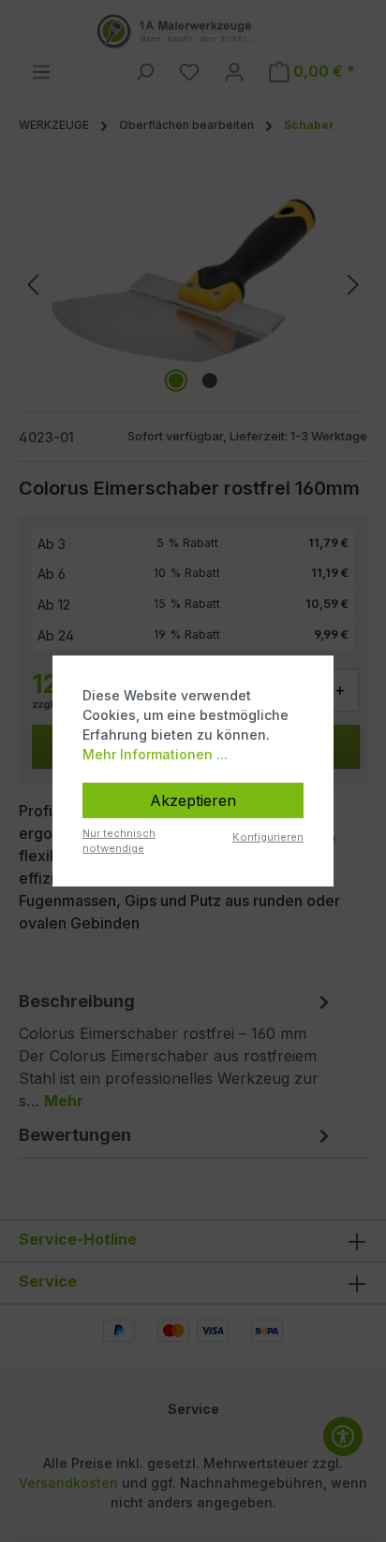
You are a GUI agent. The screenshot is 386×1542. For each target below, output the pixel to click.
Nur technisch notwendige (119, 841)
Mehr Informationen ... (155, 754)
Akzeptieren (193, 800)
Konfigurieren (268, 836)
